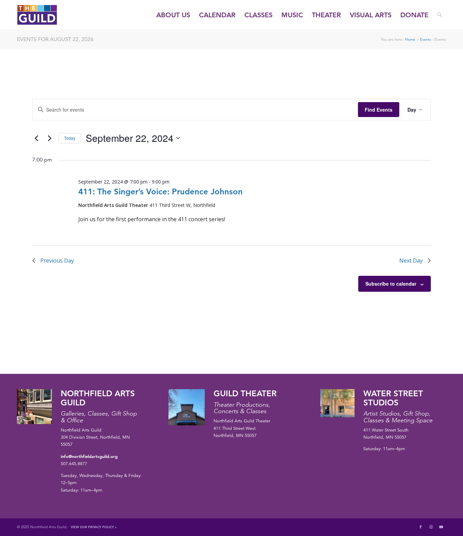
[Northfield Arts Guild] (49, 15)
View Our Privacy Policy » (94, 527)
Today (69, 138)
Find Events (378, 109)
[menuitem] (173, 15)
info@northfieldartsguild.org (89, 456)
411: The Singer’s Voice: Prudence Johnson (160, 191)
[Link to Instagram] (431, 527)
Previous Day (57, 260)
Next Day (411, 260)
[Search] (439, 15)
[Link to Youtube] (441, 527)
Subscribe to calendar (390, 283)
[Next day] (49, 138)
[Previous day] (36, 138)
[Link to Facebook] (421, 527)
